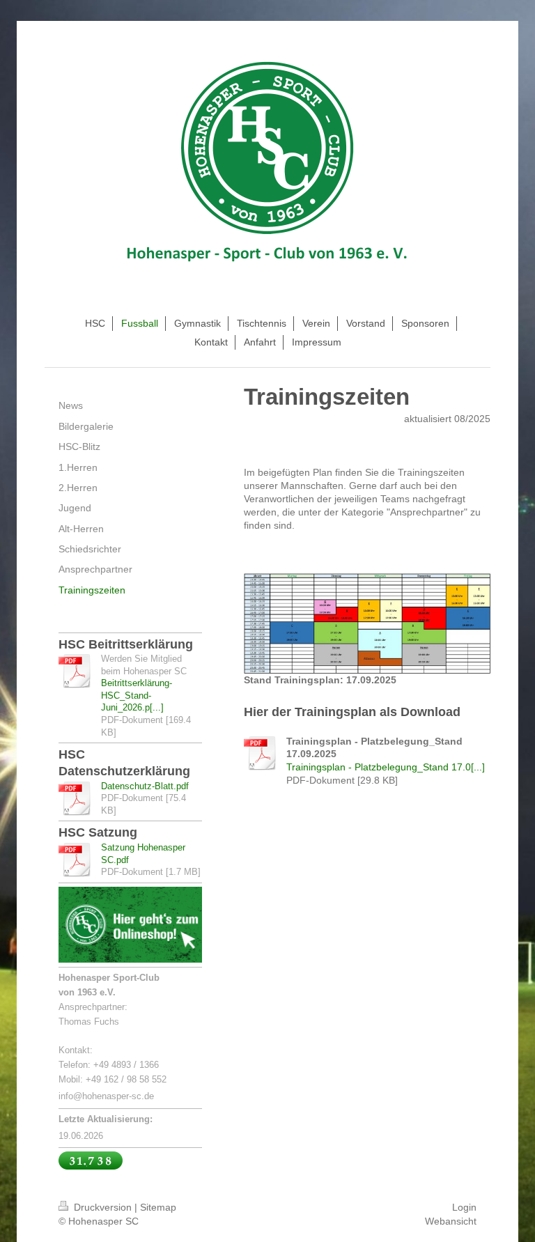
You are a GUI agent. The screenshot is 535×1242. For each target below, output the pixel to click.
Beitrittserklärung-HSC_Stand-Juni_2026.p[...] (136, 695)
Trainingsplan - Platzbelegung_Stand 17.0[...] (385, 767)
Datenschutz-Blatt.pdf (145, 786)
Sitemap (158, 1207)
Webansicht (450, 1221)
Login (464, 1207)
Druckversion (102, 1207)
